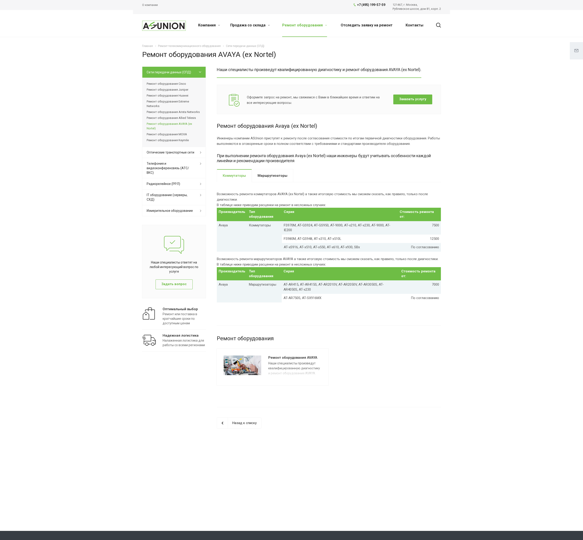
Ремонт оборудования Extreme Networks (168, 104)
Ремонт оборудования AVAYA (292, 358)
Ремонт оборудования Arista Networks (173, 112)
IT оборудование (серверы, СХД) (167, 197)
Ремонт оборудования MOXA (167, 134)
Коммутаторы (234, 176)
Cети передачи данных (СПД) (169, 72)
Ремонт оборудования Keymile (168, 140)
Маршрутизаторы (272, 176)
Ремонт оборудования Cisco (166, 83)
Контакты (414, 25)
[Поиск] (436, 25)
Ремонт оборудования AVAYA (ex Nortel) (169, 126)
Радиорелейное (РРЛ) (163, 184)
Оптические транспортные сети (170, 152)
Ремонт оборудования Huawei (167, 95)
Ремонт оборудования (303, 25)
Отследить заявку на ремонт (367, 25)
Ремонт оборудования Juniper (167, 89)
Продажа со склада (248, 25)
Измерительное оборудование (170, 210)
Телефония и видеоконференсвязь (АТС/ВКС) (168, 168)
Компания (207, 25)
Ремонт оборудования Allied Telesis (171, 118)
